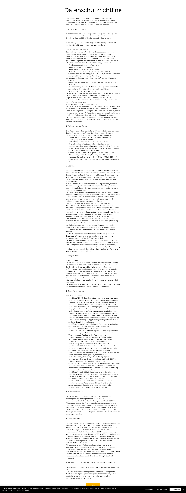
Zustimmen (175, 489)
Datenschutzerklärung (21, 490)
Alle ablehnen (162, 489)
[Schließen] (184, 489)
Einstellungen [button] (149, 489)
